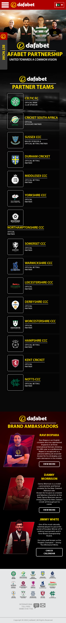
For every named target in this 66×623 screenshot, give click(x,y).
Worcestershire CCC (40, 321)
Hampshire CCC (36, 340)
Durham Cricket (37, 156)
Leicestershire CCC (39, 282)
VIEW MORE (49, 464)
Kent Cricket (35, 360)
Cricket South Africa (41, 118)
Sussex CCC (33, 137)
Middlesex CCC (36, 176)
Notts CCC (33, 379)
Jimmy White (49, 519)
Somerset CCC (35, 244)
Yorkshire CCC (35, 195)
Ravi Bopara (49, 435)
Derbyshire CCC (36, 302)
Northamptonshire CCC (25, 227)
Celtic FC (31, 98)
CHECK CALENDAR (49, 552)
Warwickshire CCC (39, 263)
